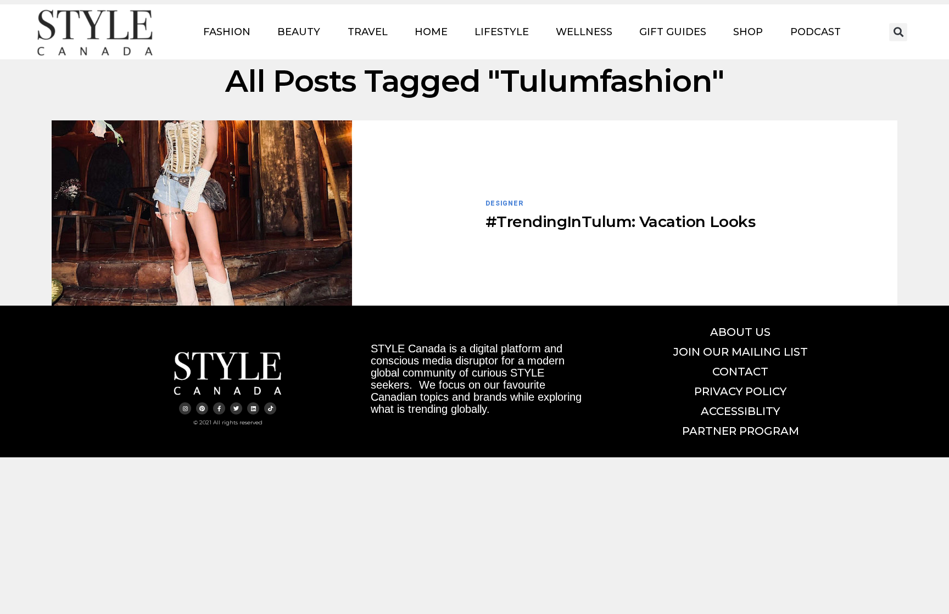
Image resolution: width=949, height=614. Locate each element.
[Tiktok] (270, 408)
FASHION (226, 32)
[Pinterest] (202, 408)
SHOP (748, 32)
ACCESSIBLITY (740, 411)
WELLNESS (584, 32)
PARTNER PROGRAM (740, 431)
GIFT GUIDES (672, 32)
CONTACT (740, 371)
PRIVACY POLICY (740, 391)
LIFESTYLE (501, 32)
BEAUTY (298, 32)
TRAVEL (368, 32)
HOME (431, 32)
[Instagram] (185, 408)
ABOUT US (740, 332)
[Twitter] (236, 408)
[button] (898, 32)
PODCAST (815, 32)
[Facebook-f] (219, 408)
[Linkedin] (253, 408)
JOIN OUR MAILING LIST (740, 351)
